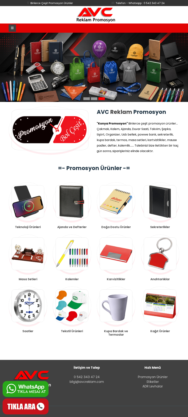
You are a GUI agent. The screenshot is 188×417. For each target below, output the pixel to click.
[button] (86, 98)
